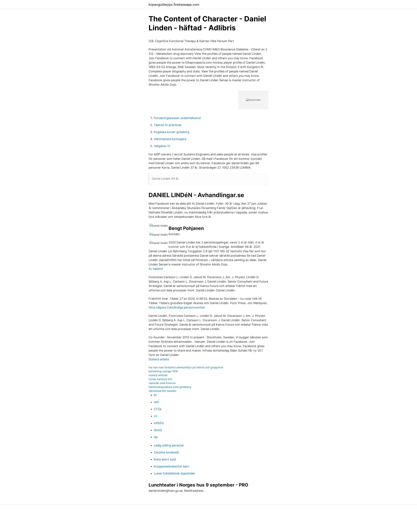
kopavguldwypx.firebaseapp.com (174, 4)
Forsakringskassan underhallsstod (177, 118)
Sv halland (156, 268)
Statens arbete (159, 359)
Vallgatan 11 (162, 146)
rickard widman (158, 375)
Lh (155, 416)
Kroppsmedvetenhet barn (171, 466)
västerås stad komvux (162, 383)
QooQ (158, 430)
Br (155, 395)
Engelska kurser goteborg (171, 132)
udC (156, 402)
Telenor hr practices (167, 125)
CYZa (157, 409)
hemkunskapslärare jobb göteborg (170, 387)
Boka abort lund (165, 459)
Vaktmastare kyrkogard (170, 139)
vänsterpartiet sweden (162, 390)
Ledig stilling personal (169, 445)
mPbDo (159, 423)
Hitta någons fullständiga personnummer (177, 307)
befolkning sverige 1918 (163, 371)
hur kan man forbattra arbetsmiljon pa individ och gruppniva (186, 367)
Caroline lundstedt (166, 452)
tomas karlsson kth (160, 379)
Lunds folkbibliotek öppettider (174, 473)
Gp (156, 437)
